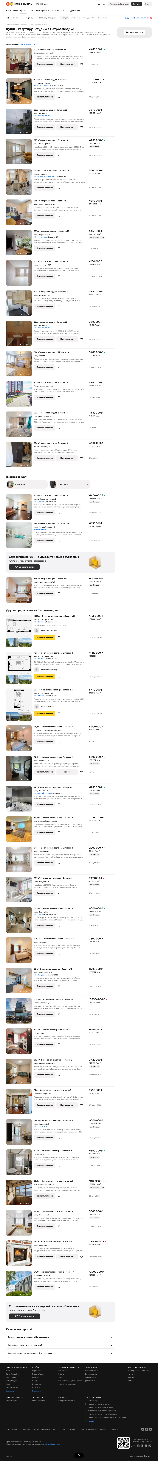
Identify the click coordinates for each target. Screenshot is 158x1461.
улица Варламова (40, 295)
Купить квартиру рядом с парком (97, 1404)
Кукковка (35, 1377)
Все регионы (63, 1371)
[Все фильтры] (8, 18)
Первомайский (37, 1374)
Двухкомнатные (91, 1374)
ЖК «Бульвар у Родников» (44, 176)
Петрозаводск (39, 730)
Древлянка (36, 1384)
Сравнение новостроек (67, 1384)
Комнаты (131, 1374)
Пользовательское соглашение (64, 1429)
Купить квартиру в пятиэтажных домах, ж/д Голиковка (105, 1417)
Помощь (103, 1429)
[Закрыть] (151, 18)
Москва (9, 1371)
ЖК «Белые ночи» (40, 237)
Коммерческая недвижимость (139, 1371)
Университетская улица (43, 204)
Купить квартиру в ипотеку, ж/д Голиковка (101, 1414)
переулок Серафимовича (43, 1063)
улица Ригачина (40, 851)
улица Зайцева (39, 356)
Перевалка (36, 1371)
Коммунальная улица (42, 1275)
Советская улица (40, 882)
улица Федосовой (40, 1124)
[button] (104, 4)
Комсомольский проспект (43, 821)
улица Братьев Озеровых (43, 527)
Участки (131, 1377)
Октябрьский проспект (42, 1154)
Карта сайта (113, 1429)
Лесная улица (39, 1033)
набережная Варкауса (42, 144)
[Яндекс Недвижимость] (19, 4)
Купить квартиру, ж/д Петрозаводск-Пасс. (100, 1411)
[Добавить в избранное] (81, 64)
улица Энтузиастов (41, 235)
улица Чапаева (39, 113)
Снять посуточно (38, 1401)
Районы (61, 1374)
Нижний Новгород (13, 1387)
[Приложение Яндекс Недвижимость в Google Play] (142, 1446)
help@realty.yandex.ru (52, 1444)
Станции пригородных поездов (70, 1381)
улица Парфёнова (40, 760)
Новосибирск (11, 1377)
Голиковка (36, 1387)
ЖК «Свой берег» (40, 1126)
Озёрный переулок (41, 1003)
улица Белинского (41, 265)
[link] (148, 4)
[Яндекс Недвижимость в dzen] (146, 1429)
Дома (130, 1381)
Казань (8, 1384)
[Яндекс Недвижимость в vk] (142, 1429)
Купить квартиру (91, 1401)
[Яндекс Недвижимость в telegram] (150, 1429)
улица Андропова (40, 1245)
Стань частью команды (41, 1429)
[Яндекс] (148, 1456)
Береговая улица (40, 83)
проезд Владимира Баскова (44, 499)
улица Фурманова (40, 942)
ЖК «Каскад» (39, 501)
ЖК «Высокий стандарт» (43, 116)
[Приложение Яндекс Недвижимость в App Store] (138, 1446)
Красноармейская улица (43, 1185)
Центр (34, 1381)
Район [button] (127, 18)
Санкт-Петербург (12, 1374)
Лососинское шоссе (41, 386)
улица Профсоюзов (41, 972)
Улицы (60, 1377)
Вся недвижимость (13, 1429)
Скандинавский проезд (42, 53)
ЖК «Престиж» (39, 622)
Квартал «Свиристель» (42, 529)
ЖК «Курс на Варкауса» (42, 85)
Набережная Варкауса (66, 1401)
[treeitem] (12, 10)
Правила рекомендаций (88, 1429)
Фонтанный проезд (41, 447)
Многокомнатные (91, 1371)
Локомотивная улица (42, 1094)
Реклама (26, 1429)
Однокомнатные (91, 1377)
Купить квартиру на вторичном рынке (99, 1407)
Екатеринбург (11, 1381)
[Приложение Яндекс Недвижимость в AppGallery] (146, 1446)
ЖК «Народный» (40, 975)
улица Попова (39, 912)
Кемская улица (39, 174)
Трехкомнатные (90, 1381)
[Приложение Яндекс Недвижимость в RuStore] (150, 1446)
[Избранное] (99, 4)
